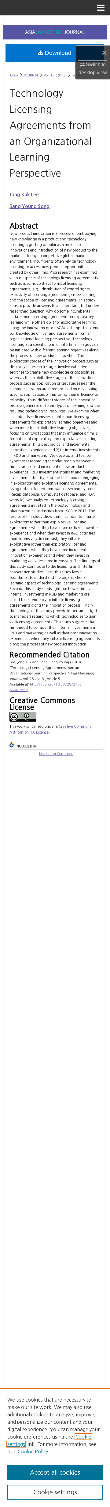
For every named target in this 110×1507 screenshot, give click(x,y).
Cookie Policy (33, 1451)
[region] (55, 1447)
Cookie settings (55, 1492)
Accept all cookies (55, 1472)
